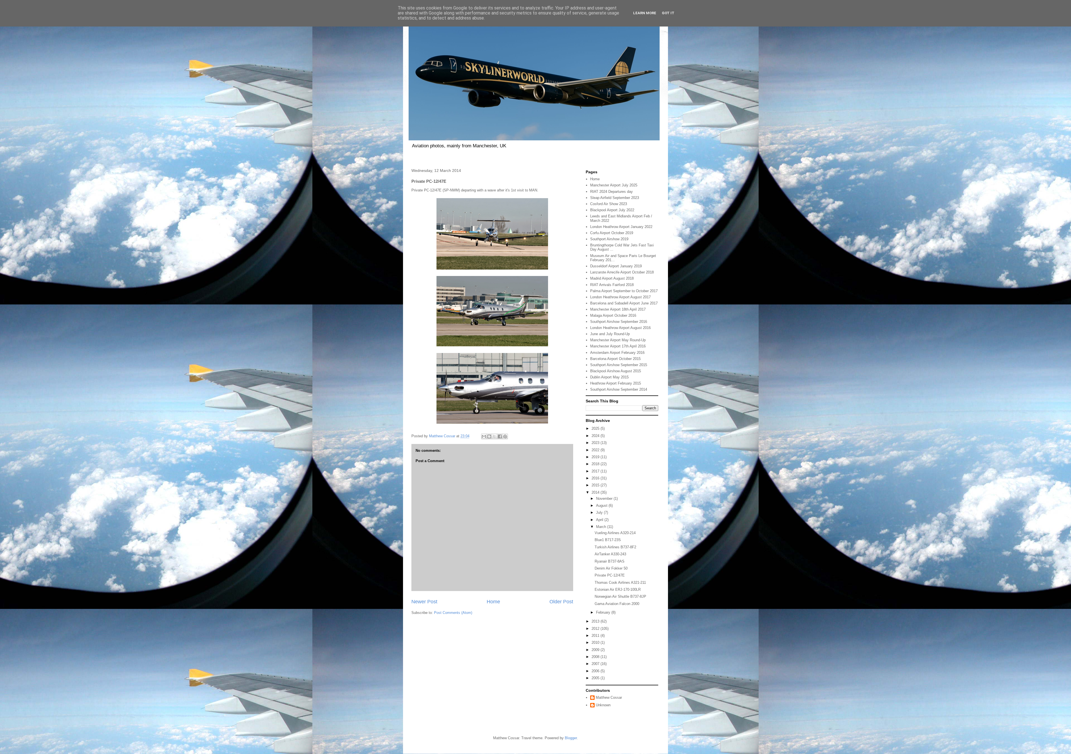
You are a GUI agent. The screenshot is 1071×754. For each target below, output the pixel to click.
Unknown (603, 705)
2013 (596, 621)
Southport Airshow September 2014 (618, 389)
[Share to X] (494, 436)
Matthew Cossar (609, 697)
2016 (596, 478)
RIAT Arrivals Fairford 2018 (612, 285)
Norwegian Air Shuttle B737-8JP (620, 596)
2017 (596, 471)
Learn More (644, 13)
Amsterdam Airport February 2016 (617, 352)
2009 (596, 650)
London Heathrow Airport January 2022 (621, 227)
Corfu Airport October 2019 (611, 233)
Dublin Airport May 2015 (609, 377)
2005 (596, 678)
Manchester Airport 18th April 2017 (618, 309)
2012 (596, 628)
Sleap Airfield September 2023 (614, 198)
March (601, 527)
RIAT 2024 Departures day (611, 191)
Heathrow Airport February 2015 (615, 383)
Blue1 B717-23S (608, 540)
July (600, 512)
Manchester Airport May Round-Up (618, 340)
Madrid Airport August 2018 (612, 278)
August (602, 505)
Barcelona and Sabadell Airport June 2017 (624, 303)
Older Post (561, 601)
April (600, 520)
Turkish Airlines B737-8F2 (615, 547)
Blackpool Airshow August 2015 (615, 371)
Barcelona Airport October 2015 (615, 359)
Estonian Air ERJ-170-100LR (618, 589)
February (603, 612)
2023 (596, 443)
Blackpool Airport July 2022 (612, 210)
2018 (596, 464)
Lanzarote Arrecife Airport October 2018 (622, 272)
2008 (596, 657)
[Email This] (484, 436)
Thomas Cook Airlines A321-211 (620, 582)
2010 (596, 642)
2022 (596, 450)
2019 (596, 457)
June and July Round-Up (610, 334)
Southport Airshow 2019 (609, 239)
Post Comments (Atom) (453, 613)
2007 (596, 664)
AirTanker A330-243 (610, 554)
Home (493, 601)
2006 (596, 671)
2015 (596, 485)
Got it (668, 13)
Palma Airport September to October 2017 (624, 291)
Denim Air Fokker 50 (611, 568)
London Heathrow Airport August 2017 (620, 297)
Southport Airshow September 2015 (618, 365)
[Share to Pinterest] (505, 436)
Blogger (571, 738)
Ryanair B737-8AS (609, 561)
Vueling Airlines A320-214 (615, 533)
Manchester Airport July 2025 (613, 185)
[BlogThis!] (489, 436)
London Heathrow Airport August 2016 (620, 328)
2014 (596, 492)
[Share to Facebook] (500, 436)
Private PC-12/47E (610, 575)
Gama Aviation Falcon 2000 (617, 604)
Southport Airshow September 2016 (618, 322)
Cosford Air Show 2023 (608, 204)
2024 (596, 436)
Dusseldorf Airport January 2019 (616, 266)
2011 (596, 635)
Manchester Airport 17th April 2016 (618, 346)
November (605, 498)
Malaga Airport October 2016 (613, 315)
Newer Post (424, 601)
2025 (596, 428)
